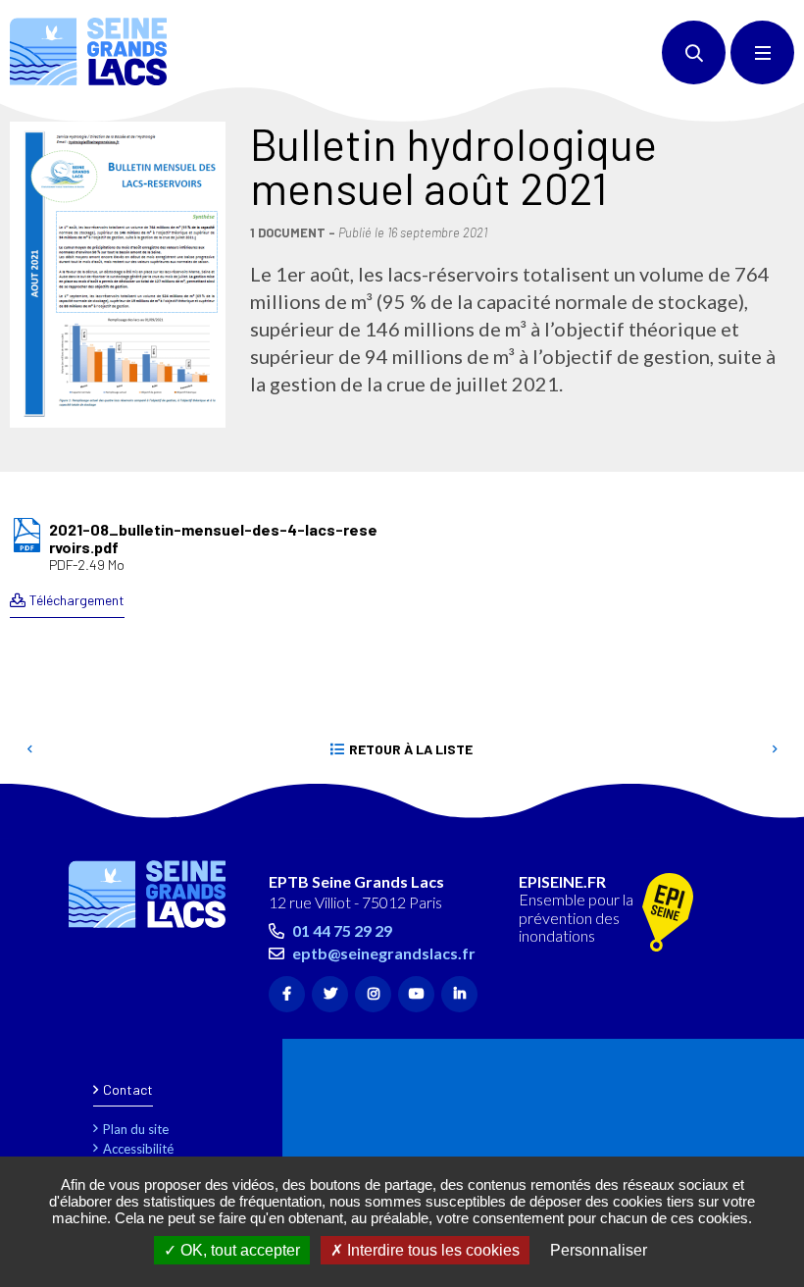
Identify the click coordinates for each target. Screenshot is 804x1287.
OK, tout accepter (238, 1250)
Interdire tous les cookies (431, 1250)
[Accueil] (88, 51)
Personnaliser (598, 1250)
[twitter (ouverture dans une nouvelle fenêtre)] (330, 994)
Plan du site (136, 1129)
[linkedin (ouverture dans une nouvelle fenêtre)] (459, 994)
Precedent (29, 749)
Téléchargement (77, 600)
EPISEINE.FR (562, 882)
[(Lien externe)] (667, 913)
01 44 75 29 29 (342, 930)
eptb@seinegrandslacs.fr (384, 953)
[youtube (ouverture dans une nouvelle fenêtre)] (416, 994)
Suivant (774, 749)
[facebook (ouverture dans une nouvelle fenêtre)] (287, 994)
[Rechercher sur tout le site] (694, 52)
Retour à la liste (411, 749)
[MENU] (762, 52)
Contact (128, 1089)
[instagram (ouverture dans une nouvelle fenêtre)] (373, 994)
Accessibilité (138, 1149)
